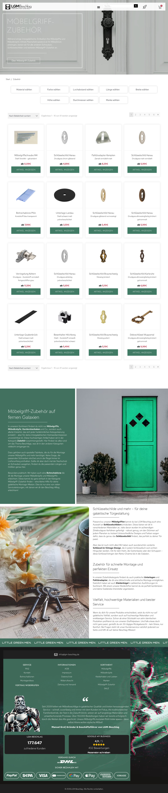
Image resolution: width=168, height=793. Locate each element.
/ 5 (98, 745)
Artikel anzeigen (25, 170)
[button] (98, 7)
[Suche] (136, 6)
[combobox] (25, 89)
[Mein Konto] (145, 7)
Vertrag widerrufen (27, 685)
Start (8, 79)
